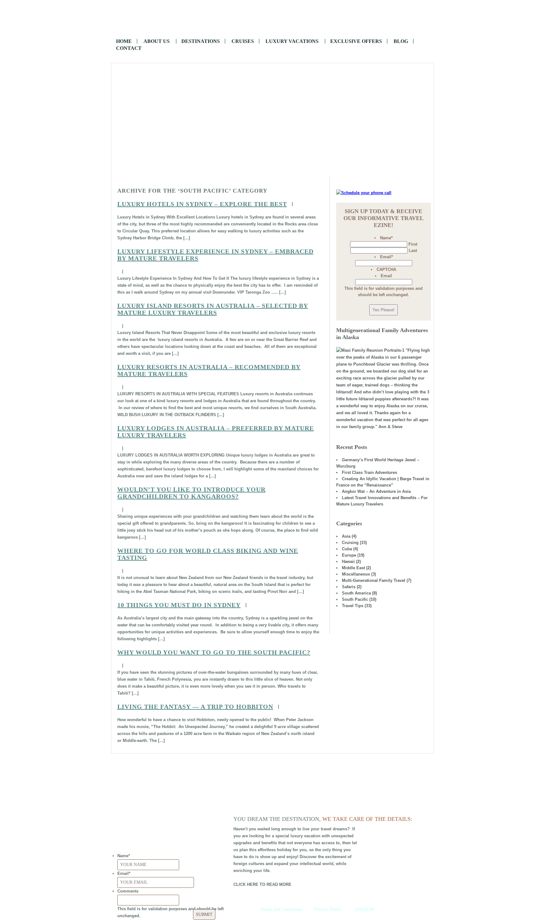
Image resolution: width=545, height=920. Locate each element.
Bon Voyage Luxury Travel (272, 18)
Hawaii (348, 561)
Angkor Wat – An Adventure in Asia (376, 491)
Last (413, 250)
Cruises (242, 41)
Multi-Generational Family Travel (373, 580)
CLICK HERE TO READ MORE (262, 884)
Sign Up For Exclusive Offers (272, 159)
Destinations (200, 41)
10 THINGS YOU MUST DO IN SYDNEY (179, 604)
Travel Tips (352, 605)
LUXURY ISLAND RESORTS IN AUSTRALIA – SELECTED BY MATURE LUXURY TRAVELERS (212, 309)
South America (356, 593)
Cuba (347, 549)
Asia (346, 536)
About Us (157, 41)
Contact (129, 48)
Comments (127, 891)
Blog (401, 41)
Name (386, 238)
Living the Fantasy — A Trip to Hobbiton (195, 706)
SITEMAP (364, 909)
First (412, 244)
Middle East (353, 567)
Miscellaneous (356, 574)
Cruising (350, 542)
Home (124, 41)
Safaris (348, 586)
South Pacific (355, 599)
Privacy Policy (328, 909)
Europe (349, 555)
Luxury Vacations (292, 41)
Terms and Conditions (281, 909)
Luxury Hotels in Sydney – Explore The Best (202, 203)
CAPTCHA (386, 269)
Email (386, 256)
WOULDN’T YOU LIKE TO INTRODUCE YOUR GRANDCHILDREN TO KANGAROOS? (191, 493)
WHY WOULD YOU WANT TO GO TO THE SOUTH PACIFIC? (213, 652)
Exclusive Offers (356, 41)
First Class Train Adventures (369, 472)
